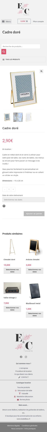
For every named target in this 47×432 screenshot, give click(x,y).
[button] (6, 21)
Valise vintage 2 (10, 297)
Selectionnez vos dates (12, 271)
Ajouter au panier (34, 213)
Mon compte (38, 21)
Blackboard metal (33, 303)
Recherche (3, 51)
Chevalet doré (9, 259)
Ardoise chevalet (33, 259)
